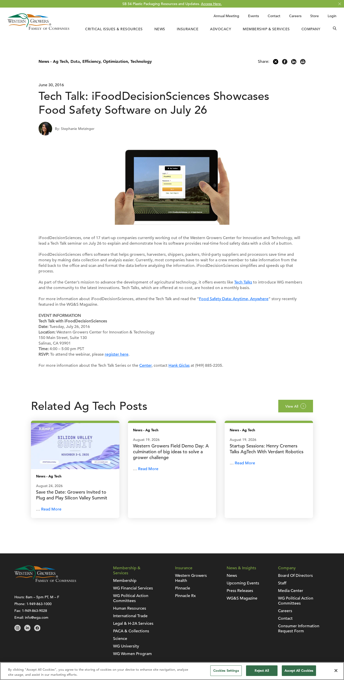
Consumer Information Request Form (298, 629)
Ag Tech (60, 61)
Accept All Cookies (299, 670)
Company (311, 29)
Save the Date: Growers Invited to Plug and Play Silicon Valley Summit (71, 495)
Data (75, 61)
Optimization (115, 61)
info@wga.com (36, 617)
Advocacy (220, 29)
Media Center (290, 590)
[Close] (335, 670)
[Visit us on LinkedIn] (27, 630)
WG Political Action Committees (130, 598)
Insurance (188, 29)
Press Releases (240, 590)
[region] (172, 671)
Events (253, 16)
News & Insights (241, 568)
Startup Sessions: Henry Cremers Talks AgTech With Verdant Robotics (266, 449)
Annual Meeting (226, 16)
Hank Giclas (179, 365)
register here (116, 354)
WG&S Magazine (242, 598)
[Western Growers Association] (38, 28)
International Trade (130, 615)
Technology (141, 61)
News (159, 29)
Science (120, 638)
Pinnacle (182, 588)
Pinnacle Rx (185, 595)
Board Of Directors (295, 575)
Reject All (262, 670)
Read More (51, 509)
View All (291, 406)
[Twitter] (275, 63)
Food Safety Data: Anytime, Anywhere (233, 298)
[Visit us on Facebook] (37, 630)
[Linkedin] (293, 63)
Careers (295, 16)
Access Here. (211, 4)
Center (145, 365)
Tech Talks (243, 282)
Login (332, 16)
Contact (274, 16)
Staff (282, 583)
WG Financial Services (133, 588)
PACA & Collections (131, 631)
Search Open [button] (334, 29)
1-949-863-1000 (39, 604)
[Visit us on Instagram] (17, 630)
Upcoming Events (243, 583)
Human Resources (129, 608)
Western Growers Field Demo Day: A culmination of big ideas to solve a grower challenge (171, 451)
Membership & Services (266, 29)
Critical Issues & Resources (114, 29)
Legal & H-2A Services (133, 623)
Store (314, 16)
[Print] (302, 63)
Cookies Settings (226, 670)
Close (339, 4)
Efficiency (91, 61)
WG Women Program (132, 653)
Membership (124, 580)
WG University (126, 646)
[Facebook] (284, 63)
